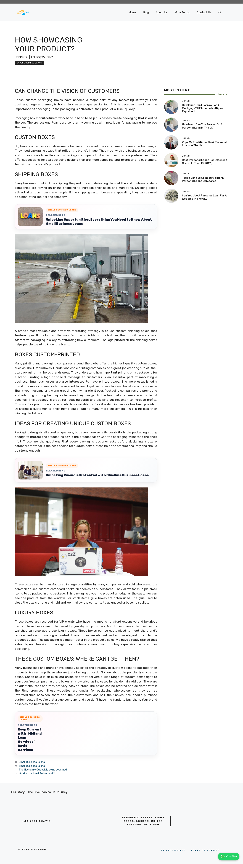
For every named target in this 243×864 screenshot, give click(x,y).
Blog (146, 12)
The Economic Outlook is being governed (43, 769)
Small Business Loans (29, 63)
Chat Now (231, 856)
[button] (220, 12)
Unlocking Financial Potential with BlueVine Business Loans (97, 475)
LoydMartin (21, 57)
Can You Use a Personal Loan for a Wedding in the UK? (204, 197)
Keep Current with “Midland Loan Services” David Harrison (30, 739)
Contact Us (204, 12)
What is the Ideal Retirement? (37, 773)
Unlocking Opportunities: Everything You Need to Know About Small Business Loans (99, 222)
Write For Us (182, 12)
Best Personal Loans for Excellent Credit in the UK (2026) (204, 161)
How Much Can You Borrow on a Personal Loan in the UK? (202, 126)
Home (132, 12)
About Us (162, 12)
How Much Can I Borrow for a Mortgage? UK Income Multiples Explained (202, 108)
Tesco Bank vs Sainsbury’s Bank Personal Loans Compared (203, 179)
